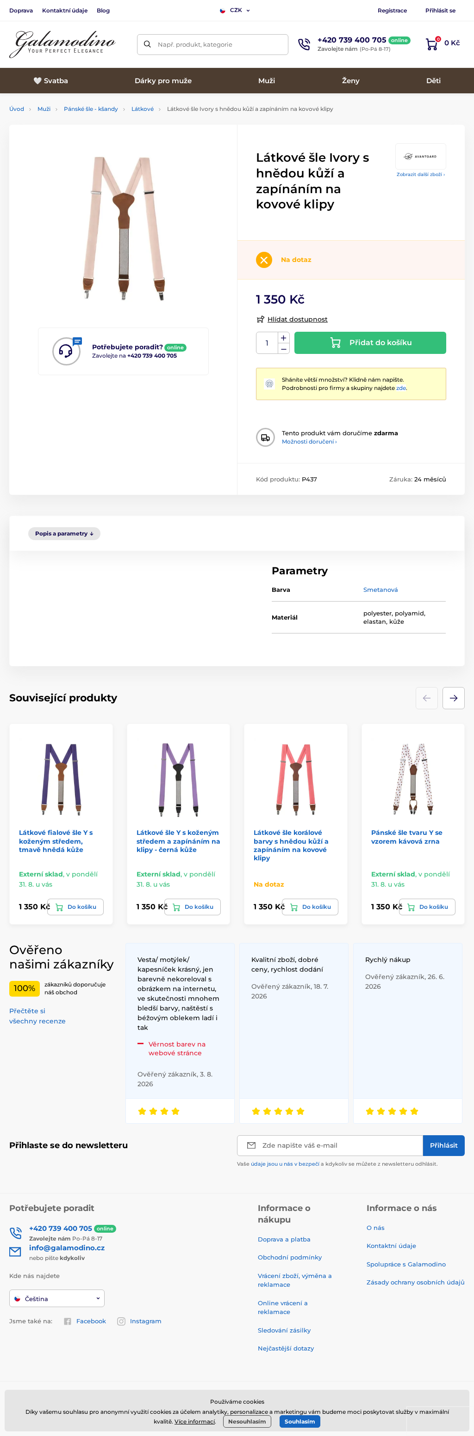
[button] (454, 698)
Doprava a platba (284, 1239)
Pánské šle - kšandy (91, 108)
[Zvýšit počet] (283, 337)
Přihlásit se (440, 10)
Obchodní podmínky (290, 1257)
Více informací (195, 1421)
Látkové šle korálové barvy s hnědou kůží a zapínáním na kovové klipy (291, 845)
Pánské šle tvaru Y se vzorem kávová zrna (407, 836)
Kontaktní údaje (64, 10)
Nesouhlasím (247, 1421)
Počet (267, 343)
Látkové (142, 108)
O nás (376, 1227)
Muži (43, 108)
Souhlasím (300, 1421)
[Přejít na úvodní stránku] (62, 44)
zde (401, 387)
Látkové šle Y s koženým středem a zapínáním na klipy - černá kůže (178, 840)
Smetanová (380, 589)
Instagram (146, 1321)
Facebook (91, 1321)
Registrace (392, 10)
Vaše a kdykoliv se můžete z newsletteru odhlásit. (337, 1164)
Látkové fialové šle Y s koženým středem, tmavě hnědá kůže (56, 840)
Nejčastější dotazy (286, 1348)
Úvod (16, 108)
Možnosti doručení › (309, 441)
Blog (103, 10)
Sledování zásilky (284, 1330)
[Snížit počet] (283, 348)
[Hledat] (147, 44)
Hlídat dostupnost (298, 319)
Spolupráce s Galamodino (406, 1264)
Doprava (21, 10)
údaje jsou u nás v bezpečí (285, 1164)
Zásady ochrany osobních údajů (416, 1282)
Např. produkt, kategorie (195, 44)
